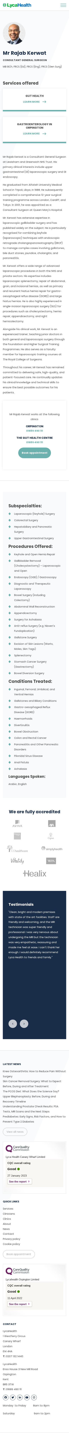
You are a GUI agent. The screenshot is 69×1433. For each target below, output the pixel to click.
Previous (12, 1024)
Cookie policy (11, 1244)
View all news (15, 1132)
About (7, 1224)
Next (24, 1024)
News (6, 1229)
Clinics (7, 1219)
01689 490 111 (34, 431)
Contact (8, 1234)
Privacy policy (11, 1239)
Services (8, 1208)
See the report (18, 1181)
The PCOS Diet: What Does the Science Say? (31, 1091)
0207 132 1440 (14, 1356)
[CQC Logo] (17, 1151)
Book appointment (34, 453)
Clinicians (9, 1214)
